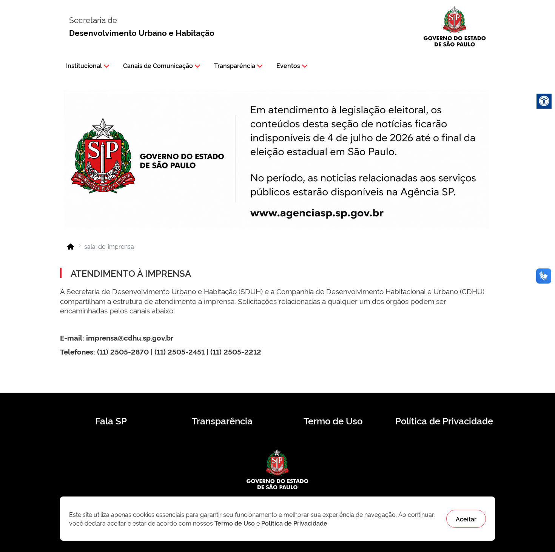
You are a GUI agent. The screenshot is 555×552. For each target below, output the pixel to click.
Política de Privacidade (444, 420)
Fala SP (111, 420)
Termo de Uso (333, 420)
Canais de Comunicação (158, 65)
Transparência (234, 65)
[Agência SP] (318, 214)
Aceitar (466, 519)
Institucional (84, 65)
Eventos (288, 65)
